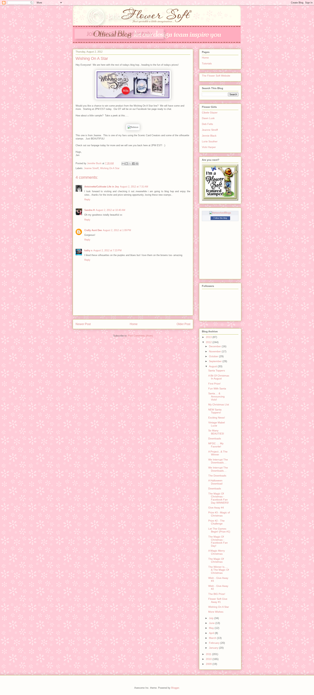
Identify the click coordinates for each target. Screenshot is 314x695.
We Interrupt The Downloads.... (218, 461)
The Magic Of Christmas (216, 560)
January (214, 647)
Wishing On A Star (109, 168)
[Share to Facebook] (133, 163)
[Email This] (123, 163)
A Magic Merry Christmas (216, 552)
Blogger (175, 687)
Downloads (214, 438)
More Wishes (215, 611)
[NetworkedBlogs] (220, 212)
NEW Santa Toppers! (215, 411)
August (213, 366)
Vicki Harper (209, 147)
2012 (209, 342)
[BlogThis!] (126, 163)
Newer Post (83, 324)
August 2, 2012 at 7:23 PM (107, 250)
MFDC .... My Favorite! (216, 445)
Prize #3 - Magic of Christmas (219, 514)
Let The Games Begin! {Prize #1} (219, 530)
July (211, 618)
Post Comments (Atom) (140, 335)
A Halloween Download (215, 482)
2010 (209, 659)
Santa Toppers (216, 370)
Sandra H (89, 210)
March (213, 637)
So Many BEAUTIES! (216, 432)
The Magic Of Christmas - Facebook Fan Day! (218, 541)
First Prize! (214, 383)
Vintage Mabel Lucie (216, 424)
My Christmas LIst (218, 404)
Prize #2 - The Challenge (216, 522)
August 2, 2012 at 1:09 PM (117, 230)
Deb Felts (207, 124)
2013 (209, 337)
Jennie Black (209, 135)
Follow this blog (220, 218)
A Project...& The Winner (218, 453)
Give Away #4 (216, 507)
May (212, 627)
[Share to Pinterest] (137, 163)
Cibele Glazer (210, 112)
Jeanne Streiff (91, 168)
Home (134, 324)
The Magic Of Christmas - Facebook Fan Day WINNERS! (218, 498)
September (215, 361)
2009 (209, 663)
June (212, 623)
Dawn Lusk (208, 118)
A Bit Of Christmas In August (218, 377)
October (214, 356)
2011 (209, 654)
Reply (87, 199)
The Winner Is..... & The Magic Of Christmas (218, 569)
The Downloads (217, 475)
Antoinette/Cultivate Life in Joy (101, 186)
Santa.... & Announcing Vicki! (216, 396)
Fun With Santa (217, 388)
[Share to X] (130, 163)
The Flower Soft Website (216, 75)
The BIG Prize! (216, 593)
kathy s (88, 250)
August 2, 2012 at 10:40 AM (110, 210)
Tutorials (207, 63)
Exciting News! (216, 417)
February (214, 642)
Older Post (183, 324)
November (215, 351)
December (215, 346)
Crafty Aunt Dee (93, 230)
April (212, 633)
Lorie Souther (210, 141)
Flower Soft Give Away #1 (217, 600)
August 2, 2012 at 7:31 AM (134, 186)
